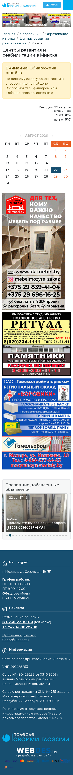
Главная (8, 34)
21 (46, 170)
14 (46, 163)
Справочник (30, 34)
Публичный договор (19, 635)
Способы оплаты (15, 640)
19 (26, 170)
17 (7, 170)
